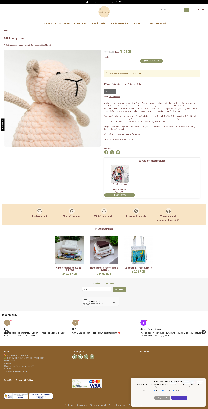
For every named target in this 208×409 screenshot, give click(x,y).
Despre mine (9, 361)
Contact (7, 363)
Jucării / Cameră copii (20, 45)
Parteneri (190, 391)
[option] (52, 98)
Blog (151, 23)
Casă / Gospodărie (119, 23)
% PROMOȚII (138, 23)
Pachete (48, 23)
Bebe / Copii (81, 23)
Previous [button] (5, 331)
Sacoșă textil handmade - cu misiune (138, 268)
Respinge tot (162, 398)
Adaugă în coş (152, 61)
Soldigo (30, 380)
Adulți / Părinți (98, 23)
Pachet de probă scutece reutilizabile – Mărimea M (69, 269)
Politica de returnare (117, 405)
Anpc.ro (7, 369)
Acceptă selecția (179, 398)
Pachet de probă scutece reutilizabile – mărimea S (104, 269)
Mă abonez (119, 289)
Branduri (161, 23)
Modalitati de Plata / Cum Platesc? (19, 366)
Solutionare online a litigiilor (16, 371)
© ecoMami (9, 380)
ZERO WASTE (63, 23)
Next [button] (202, 331)
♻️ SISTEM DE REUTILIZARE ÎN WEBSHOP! (24, 358)
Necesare (149, 391)
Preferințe (179, 391)
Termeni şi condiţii (98, 405)
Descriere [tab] (110, 92)
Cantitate (107, 57)
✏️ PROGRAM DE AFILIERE (16, 355)
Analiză (158, 391)
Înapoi (6, 30)
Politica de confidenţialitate (76, 405)
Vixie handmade (114, 97)
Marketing (168, 391)
